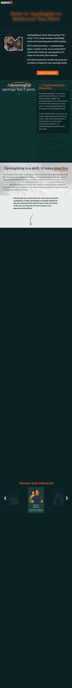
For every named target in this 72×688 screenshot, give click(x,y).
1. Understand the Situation (52, 87)
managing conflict (43, 182)
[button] (53, 87)
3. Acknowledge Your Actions (51, 143)
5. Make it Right (51, 156)
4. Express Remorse (54, 150)
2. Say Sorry (49, 136)
